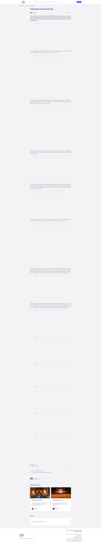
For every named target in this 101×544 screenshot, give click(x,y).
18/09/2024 (57, 509)
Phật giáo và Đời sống (40, 470)
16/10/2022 (34, 13)
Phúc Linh (57, 508)
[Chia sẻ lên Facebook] (27, 17)
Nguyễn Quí (35, 12)
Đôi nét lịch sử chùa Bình (37, 500)
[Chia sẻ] (69, 471)
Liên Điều (35, 508)
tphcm (48, 472)
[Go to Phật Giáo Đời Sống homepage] (23, 2)
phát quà (38, 472)
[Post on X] (27, 19)
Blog (23, 5)
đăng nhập (37, 521)
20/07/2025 (36, 509)
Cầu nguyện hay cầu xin (58, 500)
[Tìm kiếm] (69, 2)
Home (20, 5)
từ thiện (50, 472)
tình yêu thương (43, 472)
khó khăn (35, 472)
